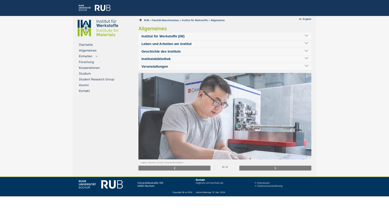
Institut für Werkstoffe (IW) (163, 36)
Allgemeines (94, 50)
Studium (91, 73)
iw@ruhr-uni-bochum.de (209, 182)
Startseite (92, 45)
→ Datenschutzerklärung (268, 185)
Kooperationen (95, 68)
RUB (146, 20)
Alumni (90, 85)
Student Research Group (103, 79)
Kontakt (90, 91)
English (307, 19)
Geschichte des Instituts (161, 51)
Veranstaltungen (154, 66)
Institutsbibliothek (156, 59)
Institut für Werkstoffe (195, 20)
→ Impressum (262, 182)
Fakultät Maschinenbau (165, 20)
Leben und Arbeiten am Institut (166, 44)
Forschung (92, 62)
